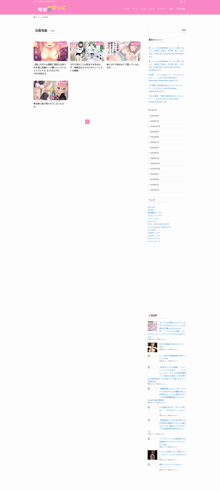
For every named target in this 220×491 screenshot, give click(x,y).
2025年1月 (154, 121)
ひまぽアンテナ (154, 236)
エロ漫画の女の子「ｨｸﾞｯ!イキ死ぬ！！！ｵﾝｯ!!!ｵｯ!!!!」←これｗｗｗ (172, 410)
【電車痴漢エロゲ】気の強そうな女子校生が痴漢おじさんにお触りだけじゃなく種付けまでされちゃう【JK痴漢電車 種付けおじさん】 (167, 426)
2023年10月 (155, 169)
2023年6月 (154, 190)
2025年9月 (154, 116)
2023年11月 (155, 163)
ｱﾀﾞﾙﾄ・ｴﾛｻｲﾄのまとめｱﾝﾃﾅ (158, 224)
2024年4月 (154, 148)
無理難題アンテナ (155, 213)
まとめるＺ (152, 230)
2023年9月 (154, 174)
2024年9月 (154, 132)
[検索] (184, 1)
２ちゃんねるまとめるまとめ (159, 227)
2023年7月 (154, 185)
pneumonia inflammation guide (161, 80)
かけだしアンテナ (155, 216)
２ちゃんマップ (154, 241)
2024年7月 (154, 142)
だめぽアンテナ (154, 233)
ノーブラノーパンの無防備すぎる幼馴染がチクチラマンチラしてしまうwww (172, 441)
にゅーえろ (152, 221)
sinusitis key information (174, 54)
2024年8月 (154, 137)
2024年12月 (155, 126)
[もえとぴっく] (51, 8)
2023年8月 (154, 179)
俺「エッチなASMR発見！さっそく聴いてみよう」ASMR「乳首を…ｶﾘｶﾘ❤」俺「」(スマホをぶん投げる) (166, 51)
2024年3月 (154, 153)
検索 (183, 30)
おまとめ (151, 207)
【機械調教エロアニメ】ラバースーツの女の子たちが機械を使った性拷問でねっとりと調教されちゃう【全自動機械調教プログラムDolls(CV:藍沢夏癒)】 (167, 394)
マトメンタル (153, 218)
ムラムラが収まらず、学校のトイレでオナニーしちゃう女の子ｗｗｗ (172, 454)
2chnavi (151, 210)
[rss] (181, 1)
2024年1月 (154, 158)
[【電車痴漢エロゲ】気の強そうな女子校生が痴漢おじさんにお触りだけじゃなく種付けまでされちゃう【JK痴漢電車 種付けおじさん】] (152, 423)
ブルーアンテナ (154, 238)
